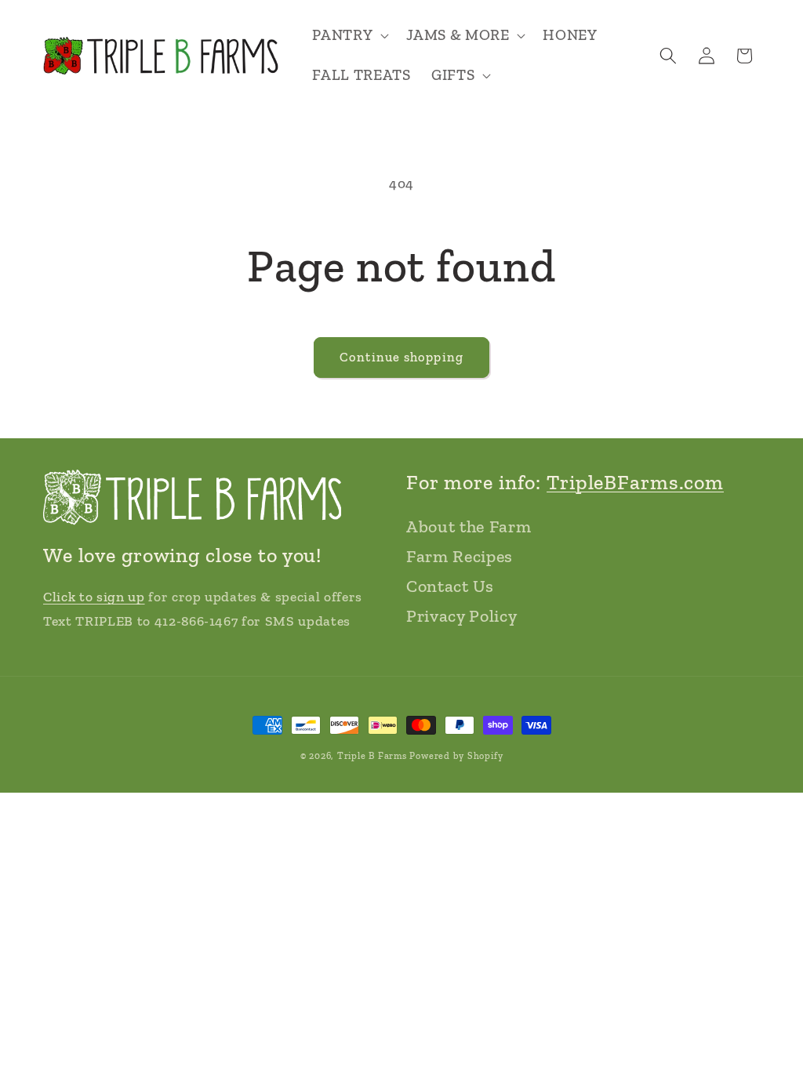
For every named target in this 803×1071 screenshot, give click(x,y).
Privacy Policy (461, 615)
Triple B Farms (372, 755)
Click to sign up (94, 596)
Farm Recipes (459, 556)
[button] (349, 36)
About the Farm (468, 526)
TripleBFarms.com (635, 482)
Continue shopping (401, 357)
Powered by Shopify (456, 755)
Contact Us (450, 586)
